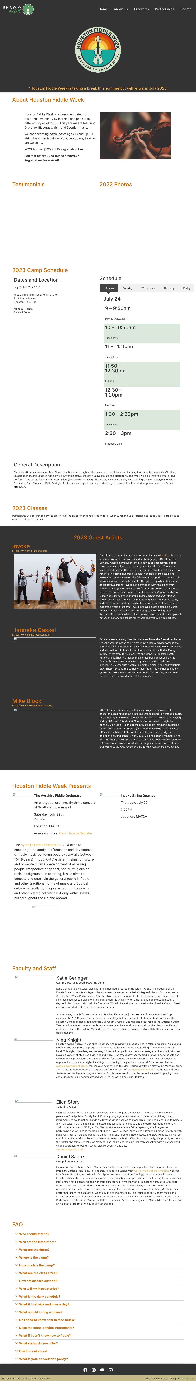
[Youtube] (102, 1370)
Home (103, 9)
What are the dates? (34, 1250)
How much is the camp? (37, 1265)
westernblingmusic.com (69, 1149)
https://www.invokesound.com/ (30, 550)
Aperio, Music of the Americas (151, 1170)
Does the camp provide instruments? (46, 1328)
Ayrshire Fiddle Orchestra (40, 845)
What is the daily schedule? (39, 1296)
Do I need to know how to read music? (47, 1320)
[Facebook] (85, 1370)
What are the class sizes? (38, 1273)
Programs (141, 9)
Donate (185, 9)
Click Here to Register (75, 833)
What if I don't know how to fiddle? (45, 1335)
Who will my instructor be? (39, 1289)
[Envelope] (111, 1370)
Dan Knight (188, 1378)
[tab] (109, 288)
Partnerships (164, 9)
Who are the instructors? (37, 1242)
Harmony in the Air (143, 1069)
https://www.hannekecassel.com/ (31, 634)
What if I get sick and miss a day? (44, 1304)
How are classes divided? (38, 1281)
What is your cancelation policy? (43, 1359)
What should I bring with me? (40, 1312)
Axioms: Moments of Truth (71, 1065)
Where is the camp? (34, 1257)
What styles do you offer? (38, 1343)
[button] (98, 1234)
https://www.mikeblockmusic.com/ (32, 705)
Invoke (164, 555)
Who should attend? (34, 1234)
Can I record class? (33, 1351)
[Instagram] (94, 1370)
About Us (121, 9)
